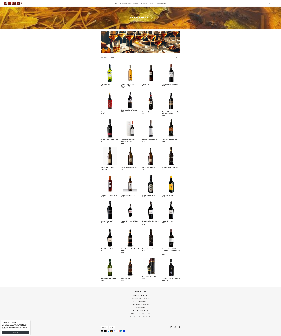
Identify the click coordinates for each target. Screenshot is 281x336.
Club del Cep (170, 331)
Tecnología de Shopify (176, 331)
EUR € (111, 327)
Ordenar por (103, 57)
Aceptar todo (16, 332)
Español (104, 327)
